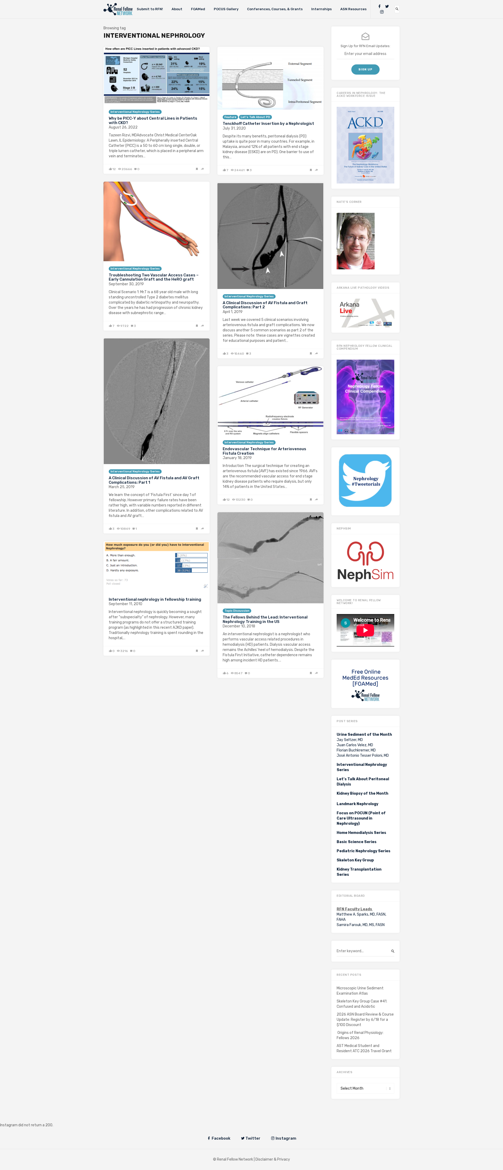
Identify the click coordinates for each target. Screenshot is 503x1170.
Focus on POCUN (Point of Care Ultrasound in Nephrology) (361, 818)
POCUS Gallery (226, 9)
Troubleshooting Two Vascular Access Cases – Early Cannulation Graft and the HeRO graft (154, 277)
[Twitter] (387, 6)
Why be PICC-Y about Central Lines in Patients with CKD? (153, 120)
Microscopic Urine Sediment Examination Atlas (360, 991)
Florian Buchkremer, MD (356, 750)
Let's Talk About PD (255, 117)
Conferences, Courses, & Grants (275, 9)
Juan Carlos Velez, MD (355, 745)
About (177, 9)
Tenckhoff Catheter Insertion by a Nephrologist (268, 123)
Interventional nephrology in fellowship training (155, 599)
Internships (321, 9)
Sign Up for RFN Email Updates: (365, 46)
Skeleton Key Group (355, 860)
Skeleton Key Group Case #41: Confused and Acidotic (362, 1004)
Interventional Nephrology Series (135, 112)
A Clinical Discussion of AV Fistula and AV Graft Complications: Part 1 (154, 480)
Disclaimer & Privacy (272, 1159)
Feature (230, 117)
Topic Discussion (237, 610)
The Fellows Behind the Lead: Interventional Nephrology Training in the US (265, 619)
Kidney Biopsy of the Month (362, 793)
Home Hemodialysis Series (361, 833)
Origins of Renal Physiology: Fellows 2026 (360, 1035)
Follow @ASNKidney (31, 1117)
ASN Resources (353, 9)
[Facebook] (379, 6)
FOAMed (198, 9)
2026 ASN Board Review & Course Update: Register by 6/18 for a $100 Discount (365, 1019)
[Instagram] (382, 12)
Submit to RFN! (150, 9)
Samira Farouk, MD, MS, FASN (361, 925)
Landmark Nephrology (357, 804)
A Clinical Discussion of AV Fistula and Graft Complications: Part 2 (265, 305)
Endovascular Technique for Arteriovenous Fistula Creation (264, 451)
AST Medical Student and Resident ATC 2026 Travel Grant (364, 1048)
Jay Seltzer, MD (350, 740)
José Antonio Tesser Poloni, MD (363, 755)
